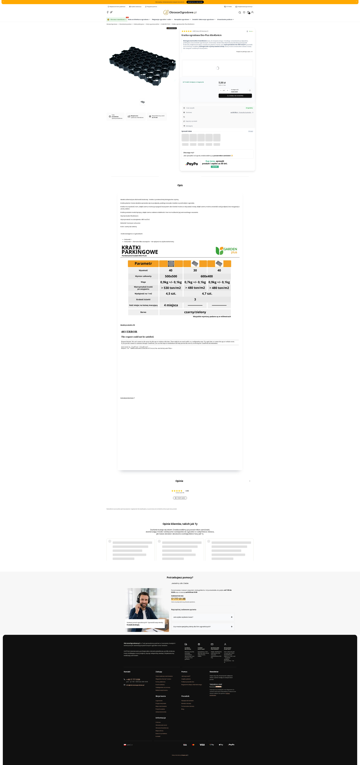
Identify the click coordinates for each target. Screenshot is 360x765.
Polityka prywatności (187, 682)
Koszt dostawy (160, 685)
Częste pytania (186, 679)
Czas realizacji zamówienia (164, 676)
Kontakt (158, 736)
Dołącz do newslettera (218, 686)
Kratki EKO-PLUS (165, 24)
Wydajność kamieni (187, 701)
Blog (182, 709)
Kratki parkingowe (139, 24)
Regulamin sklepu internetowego (191, 685)
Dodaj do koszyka (236, 96)
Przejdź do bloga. (133, 625)
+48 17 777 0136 (133, 679)
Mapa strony (159, 731)
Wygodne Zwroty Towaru (163, 679)
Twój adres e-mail (216, 684)
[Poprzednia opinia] (108, 547)
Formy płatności (160, 682)
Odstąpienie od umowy (163, 687)
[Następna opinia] (252, 547)
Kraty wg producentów (152, 24)
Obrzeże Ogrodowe (111, 24)
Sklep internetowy (179, 755)
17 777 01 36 (178, 599)
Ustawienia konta (161, 712)
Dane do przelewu (161, 733)
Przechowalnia (160, 709)
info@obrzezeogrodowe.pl (244, 6)
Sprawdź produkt (243, 552)
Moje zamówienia (161, 706)
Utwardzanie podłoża (125, 24)
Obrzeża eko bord (161, 725)
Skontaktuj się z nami (195, 2)
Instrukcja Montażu (126, 398)
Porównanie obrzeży (187, 706)
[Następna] (356, 2)
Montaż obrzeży (186, 703)
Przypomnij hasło (161, 703)
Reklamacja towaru (162, 690)
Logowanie (159, 701)
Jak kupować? (185, 676)
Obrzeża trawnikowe (162, 728)
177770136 (229, 6)
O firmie (158, 722)
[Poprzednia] (3, 2)
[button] (250, 90)
